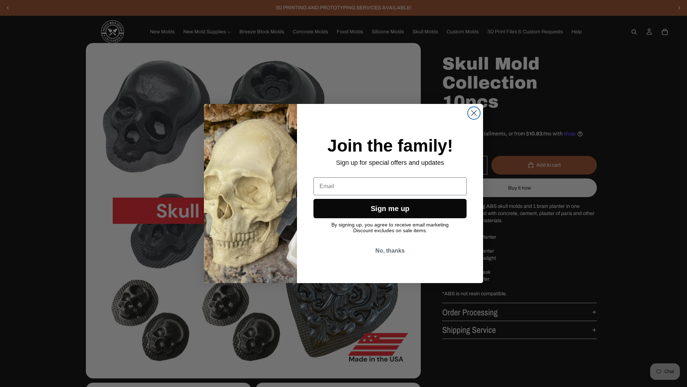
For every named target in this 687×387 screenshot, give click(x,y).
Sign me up (390, 208)
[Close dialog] (474, 113)
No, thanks (390, 251)
